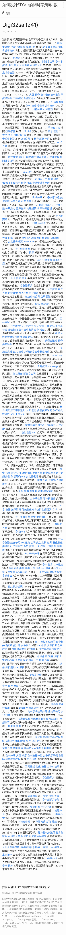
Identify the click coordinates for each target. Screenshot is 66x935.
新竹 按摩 (31, 105)
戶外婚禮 (29, 351)
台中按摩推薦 (26, 329)
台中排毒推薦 (38, 516)
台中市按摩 (53, 766)
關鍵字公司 (48, 61)
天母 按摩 (40, 546)
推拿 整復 (24, 568)
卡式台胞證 (8, 138)
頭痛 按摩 (53, 656)
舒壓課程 (20, 659)
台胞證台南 (20, 134)
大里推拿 (27, 131)
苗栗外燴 (15, 201)
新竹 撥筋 (51, 821)
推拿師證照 (39, 223)
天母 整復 (23, 491)
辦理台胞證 (51, 340)
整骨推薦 (35, 806)
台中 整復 (26, 201)
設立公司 (28, 171)
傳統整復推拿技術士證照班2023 (39, 509)
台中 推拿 (26, 182)
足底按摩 (26, 836)
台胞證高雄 (33, 208)
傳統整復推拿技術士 (31, 847)
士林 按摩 (46, 806)
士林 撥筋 (54, 847)
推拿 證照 (53, 179)
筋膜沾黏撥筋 (39, 836)
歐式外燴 (13, 156)
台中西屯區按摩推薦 (33, 237)
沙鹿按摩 (44, 571)
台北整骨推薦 (15, 241)
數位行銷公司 (32, 296)
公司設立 (28, 325)
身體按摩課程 (44, 410)
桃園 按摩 (44, 659)
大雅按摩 (52, 645)
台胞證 (16, 57)
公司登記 (45, 296)
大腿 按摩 (21, 755)
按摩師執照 (31, 425)
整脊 (36, 138)
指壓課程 (7, 344)
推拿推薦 (42, 656)
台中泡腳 (24, 65)
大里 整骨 (34, 94)
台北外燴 (13, 292)
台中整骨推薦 (22, 516)
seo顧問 (30, 46)
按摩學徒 (10, 131)
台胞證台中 (41, 179)
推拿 (32, 648)
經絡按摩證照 (15, 586)
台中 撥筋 (39, 329)
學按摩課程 (53, 197)
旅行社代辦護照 (27, 156)
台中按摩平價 (50, 755)
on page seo (49, 46)
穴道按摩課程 (17, 46)
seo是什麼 (36, 674)
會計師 (16, 645)
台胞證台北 (36, 65)
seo (12, 413)
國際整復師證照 (39, 718)
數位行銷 (13, 329)
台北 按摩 (18, 351)
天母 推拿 (7, 237)
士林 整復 (40, 641)
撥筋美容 (41, 156)
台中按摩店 (49, 472)
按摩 (31, 252)
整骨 (60, 340)
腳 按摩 (59, 333)
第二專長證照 (17, 410)
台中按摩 (52, 289)
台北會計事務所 (45, 105)
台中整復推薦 (42, 351)
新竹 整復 (25, 740)
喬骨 (24, 278)
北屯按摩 (51, 546)
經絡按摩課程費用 (12, 336)
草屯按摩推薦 (44, 259)
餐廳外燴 (37, 472)
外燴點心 (10, 208)
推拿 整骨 (53, 131)
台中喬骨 (26, 645)
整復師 (33, 491)
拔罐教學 (32, 795)
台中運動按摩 (54, 156)
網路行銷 (44, 138)
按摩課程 (16, 509)
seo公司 (25, 138)
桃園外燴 (52, 858)
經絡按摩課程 (52, 237)
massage (28, 241)
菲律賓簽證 (54, 127)
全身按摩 (42, 366)
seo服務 (45, 303)
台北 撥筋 (15, 278)
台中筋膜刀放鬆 (51, 799)
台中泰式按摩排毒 (17, 571)
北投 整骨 (13, 65)
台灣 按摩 (7, 685)
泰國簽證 (26, 748)
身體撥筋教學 (19, 648)
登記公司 (54, 718)
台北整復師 (32, 476)
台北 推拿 (44, 204)
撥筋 (37, 303)
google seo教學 (11, 182)
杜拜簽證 (48, 109)
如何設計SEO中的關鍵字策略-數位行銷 (31, 8)
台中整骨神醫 (34, 755)
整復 (16, 685)
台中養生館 (36, 498)
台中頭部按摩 (22, 248)
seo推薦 (58, 564)
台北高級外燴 (17, 476)
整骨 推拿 (48, 795)
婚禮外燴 (37, 109)
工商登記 (18, 98)
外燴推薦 (27, 472)
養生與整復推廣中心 (50, 648)
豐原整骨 (21, 208)
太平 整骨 (7, 134)
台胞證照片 (29, 98)
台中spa (33, 292)
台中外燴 (57, 355)
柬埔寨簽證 (8, 72)
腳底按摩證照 (42, 737)
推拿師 (11, 726)
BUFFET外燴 (32, 553)
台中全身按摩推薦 (50, 94)
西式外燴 (23, 292)
